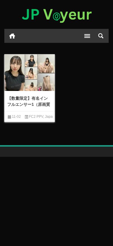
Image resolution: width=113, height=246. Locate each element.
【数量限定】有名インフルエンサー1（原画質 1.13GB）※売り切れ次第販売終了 (28, 107)
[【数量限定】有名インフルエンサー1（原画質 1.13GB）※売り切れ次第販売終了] (29, 73)
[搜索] (101, 36)
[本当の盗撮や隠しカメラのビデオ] (56, 14)
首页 (12, 36)
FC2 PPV (36, 117)
